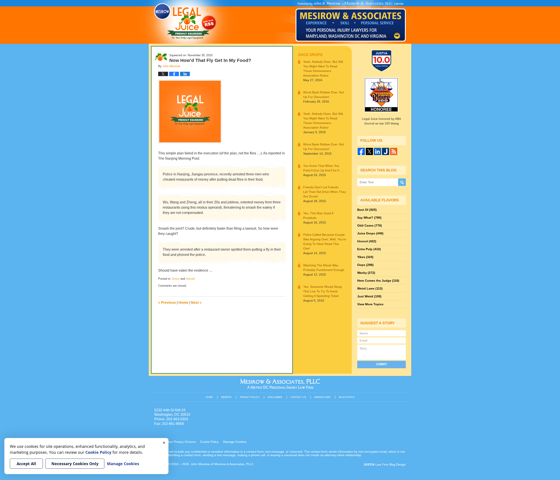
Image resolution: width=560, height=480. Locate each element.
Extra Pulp (369, 249)
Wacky (366, 272)
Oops (365, 265)
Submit (381, 364)
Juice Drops (310, 55)
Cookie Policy (209, 441)
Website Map (322, 397)
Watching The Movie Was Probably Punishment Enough (323, 268)
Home (183, 302)
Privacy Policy (249, 397)
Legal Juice (185, 21)
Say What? (369, 217)
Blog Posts (346, 397)
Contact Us (298, 397)
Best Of (367, 209)
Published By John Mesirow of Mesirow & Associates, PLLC (351, 22)
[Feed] (394, 151)
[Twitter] (369, 151)
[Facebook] (361, 151)
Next (196, 302)
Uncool (190, 278)
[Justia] (386, 151)
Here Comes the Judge (378, 280)
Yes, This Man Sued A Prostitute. (318, 215)
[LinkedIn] (377, 151)
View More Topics (370, 304)
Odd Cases (369, 225)
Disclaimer (275, 397)
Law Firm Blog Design (385, 464)
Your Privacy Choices (181, 441)
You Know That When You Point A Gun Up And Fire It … (323, 168)
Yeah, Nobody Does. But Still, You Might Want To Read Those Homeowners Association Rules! (323, 68)
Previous (167, 302)
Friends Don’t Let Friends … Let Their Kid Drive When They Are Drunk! (324, 191)
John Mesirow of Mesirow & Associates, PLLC (222, 464)
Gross (176, 278)
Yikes (365, 257)
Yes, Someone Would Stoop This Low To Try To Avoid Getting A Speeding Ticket (322, 291)
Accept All (26, 463)
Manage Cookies (235, 441)
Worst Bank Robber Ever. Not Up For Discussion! (323, 95)
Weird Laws (370, 288)
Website (226, 397)
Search (402, 182)
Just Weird (369, 296)
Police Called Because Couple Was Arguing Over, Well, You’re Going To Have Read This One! (324, 241)
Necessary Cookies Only (74, 463)
